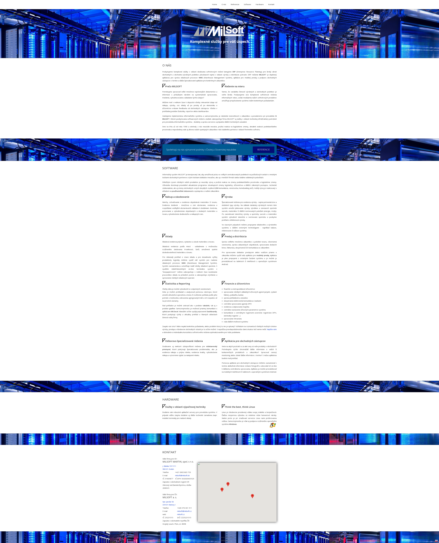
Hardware (260, 4)
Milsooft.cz (214, 537)
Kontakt (271, 4)
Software (247, 4)
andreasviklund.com (222, 540)
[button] (222, 490)
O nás (224, 4)
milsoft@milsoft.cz (184, 511)
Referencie (235, 4)
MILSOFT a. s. (170, 497)
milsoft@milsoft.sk (182, 475)
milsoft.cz (181, 514)
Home (214, 4)
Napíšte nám (272, 329)
